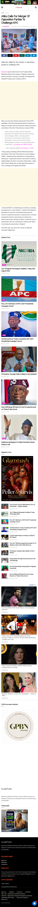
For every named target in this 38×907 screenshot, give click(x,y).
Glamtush (4, 72)
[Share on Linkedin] (28, 55)
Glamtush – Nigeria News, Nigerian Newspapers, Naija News (16, 895)
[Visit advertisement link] (19, 2)
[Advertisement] (19, 100)
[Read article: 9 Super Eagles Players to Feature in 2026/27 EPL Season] (4, 537)
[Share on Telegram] (34, 55)
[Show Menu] (2, 7)
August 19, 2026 (5, 446)
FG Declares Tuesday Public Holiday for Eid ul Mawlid (18, 374)
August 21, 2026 (5, 376)
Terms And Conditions (22, 897)
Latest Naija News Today (7, 897)
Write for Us (4, 899)
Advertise (4, 862)
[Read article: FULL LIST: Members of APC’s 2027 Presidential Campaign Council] (19, 289)
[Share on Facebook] (4, 55)
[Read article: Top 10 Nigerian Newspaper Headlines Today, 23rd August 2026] (19, 254)
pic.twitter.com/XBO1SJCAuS (23, 144)
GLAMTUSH (6, 26)
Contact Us (4, 864)
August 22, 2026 (5, 308)
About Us (3, 860)
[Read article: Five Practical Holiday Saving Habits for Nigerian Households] (4, 568)
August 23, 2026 (5, 273)
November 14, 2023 (27, 148)
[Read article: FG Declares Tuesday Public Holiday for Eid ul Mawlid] (19, 359)
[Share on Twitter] (10, 55)
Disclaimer (28, 892)
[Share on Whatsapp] (22, 55)
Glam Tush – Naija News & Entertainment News (13, 893)
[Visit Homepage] (19, 7)
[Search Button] (36, 7)
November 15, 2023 (16, 26)
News (7, 12)
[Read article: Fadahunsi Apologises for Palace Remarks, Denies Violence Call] (19, 427)
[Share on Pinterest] (16, 55)
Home (2, 12)
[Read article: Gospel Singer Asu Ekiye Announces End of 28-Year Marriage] (4, 560)
